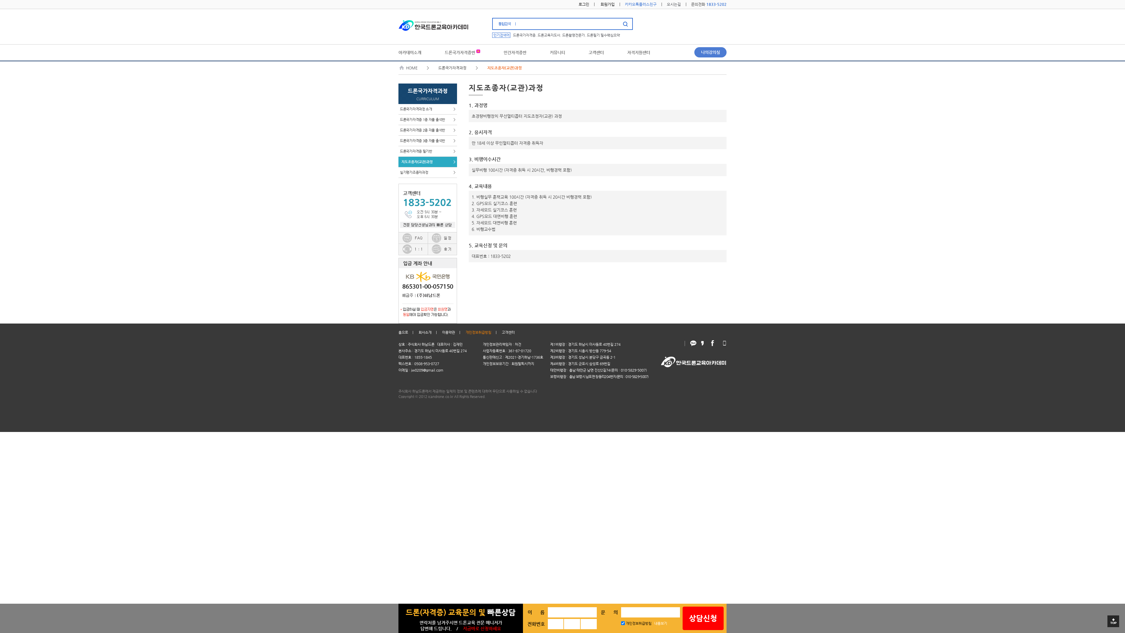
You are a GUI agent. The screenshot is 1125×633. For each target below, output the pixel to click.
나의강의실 (710, 52)
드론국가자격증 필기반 (428, 151)
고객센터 (508, 332)
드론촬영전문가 (573, 35)
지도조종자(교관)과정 (428, 162)
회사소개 (425, 332)
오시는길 (674, 4)
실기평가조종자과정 (428, 172)
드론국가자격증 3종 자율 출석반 (428, 141)
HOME (412, 68)
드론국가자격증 (524, 35)
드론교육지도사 (549, 35)
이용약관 (448, 332)
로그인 (584, 4)
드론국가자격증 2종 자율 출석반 (428, 130)
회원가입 (608, 4)
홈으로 (403, 332)
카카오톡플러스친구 (641, 4)
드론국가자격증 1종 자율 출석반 (428, 120)
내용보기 (660, 623)
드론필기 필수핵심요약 (603, 35)
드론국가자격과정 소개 (428, 109)
